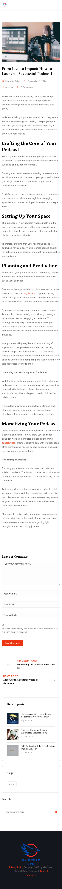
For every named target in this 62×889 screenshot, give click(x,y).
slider (12, 784)
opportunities (8, 442)
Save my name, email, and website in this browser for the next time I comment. (30, 630)
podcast (9, 87)
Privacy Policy (16, 867)
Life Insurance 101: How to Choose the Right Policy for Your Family (36, 715)
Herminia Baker (12, 81)
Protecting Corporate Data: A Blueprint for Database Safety (34, 731)
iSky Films (28, 293)
